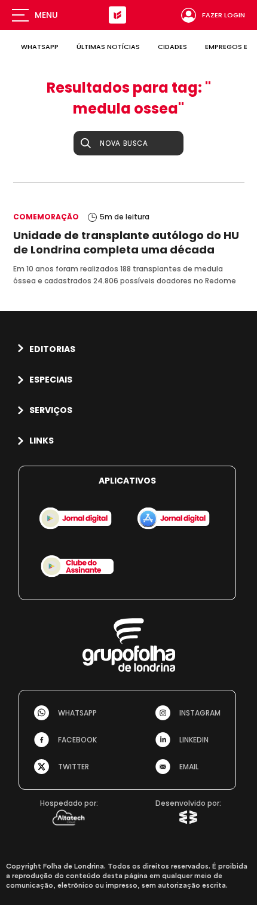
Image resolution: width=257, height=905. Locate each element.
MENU (46, 15)
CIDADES (172, 46)
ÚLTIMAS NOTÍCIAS (108, 46)
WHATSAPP (40, 46)
